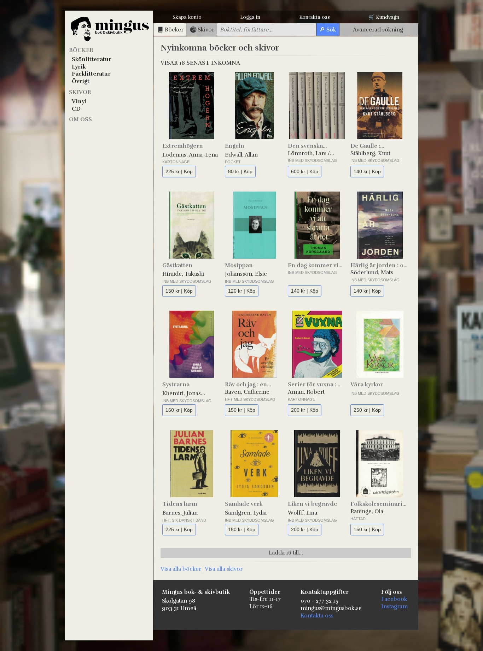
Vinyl (79, 101)
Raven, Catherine (247, 391)
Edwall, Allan (241, 154)
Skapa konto (187, 17)
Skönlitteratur (91, 59)
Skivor (80, 92)
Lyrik (79, 66)
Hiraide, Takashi (183, 273)
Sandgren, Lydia (246, 512)
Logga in (250, 17)
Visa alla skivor (224, 569)
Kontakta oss (314, 17)
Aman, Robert (306, 391)
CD (76, 108)
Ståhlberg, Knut (370, 153)
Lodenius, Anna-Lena (190, 154)
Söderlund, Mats (371, 272)
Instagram (394, 606)
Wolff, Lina (302, 512)
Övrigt (80, 81)
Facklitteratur (91, 73)
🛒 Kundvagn (383, 17)
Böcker (81, 50)
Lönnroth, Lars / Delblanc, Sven (309, 153)
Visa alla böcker (181, 569)
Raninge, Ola (366, 511)
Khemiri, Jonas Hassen (181, 393)
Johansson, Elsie (246, 273)
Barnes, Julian (180, 512)
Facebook (394, 599)
